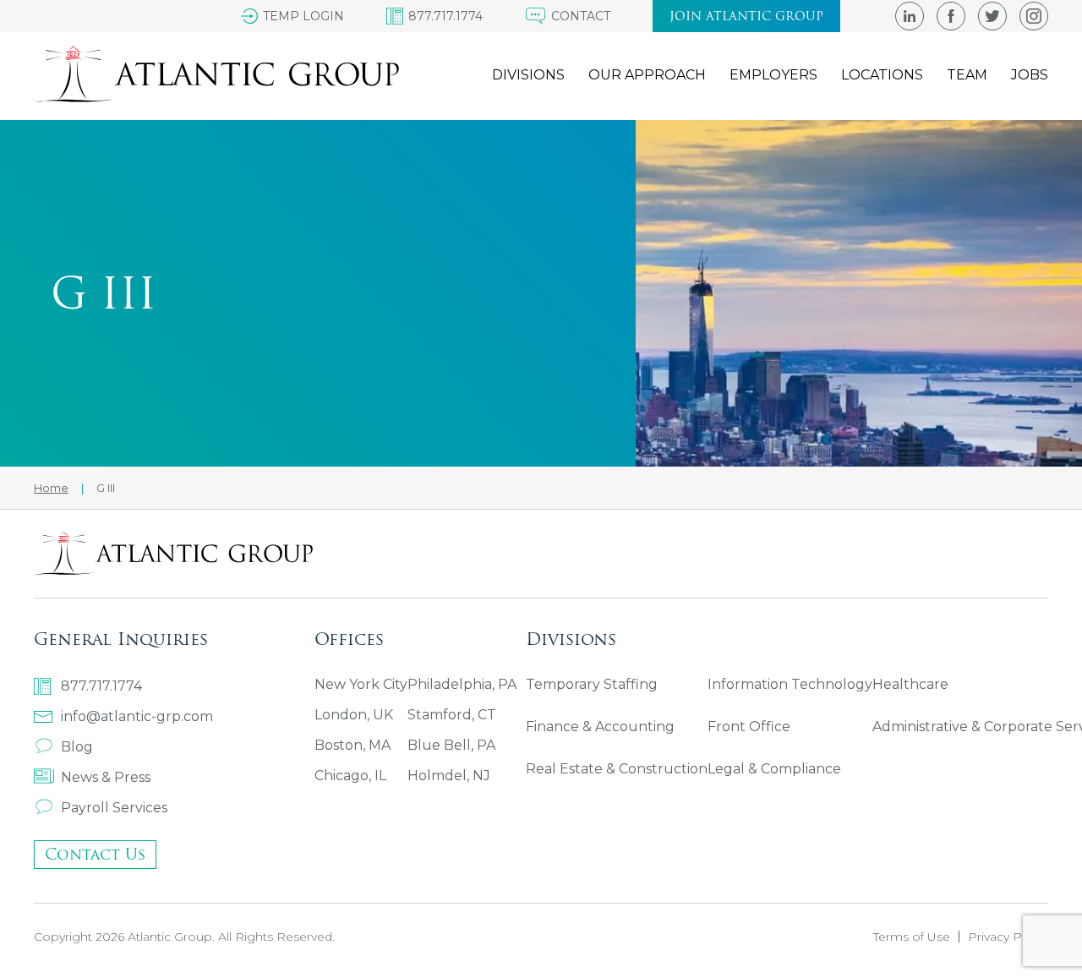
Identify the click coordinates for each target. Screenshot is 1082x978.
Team (967, 75)
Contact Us (95, 854)
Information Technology (790, 684)
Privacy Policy (1008, 936)
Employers (773, 75)
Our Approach (647, 75)
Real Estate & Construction (617, 769)
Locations (882, 75)
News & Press (105, 777)
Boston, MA (352, 745)
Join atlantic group (746, 16)
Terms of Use (911, 936)
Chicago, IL (350, 776)
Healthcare (910, 684)
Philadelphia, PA (461, 684)
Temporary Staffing (592, 684)
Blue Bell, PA (451, 745)
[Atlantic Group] (216, 74)
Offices (349, 638)
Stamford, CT (451, 715)
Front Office (749, 726)
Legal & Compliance (774, 769)
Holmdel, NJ (448, 776)
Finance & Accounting (600, 726)
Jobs (1029, 75)
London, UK (353, 715)
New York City (360, 684)
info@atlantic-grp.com (137, 716)
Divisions (528, 75)
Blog (77, 747)
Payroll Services (114, 808)
